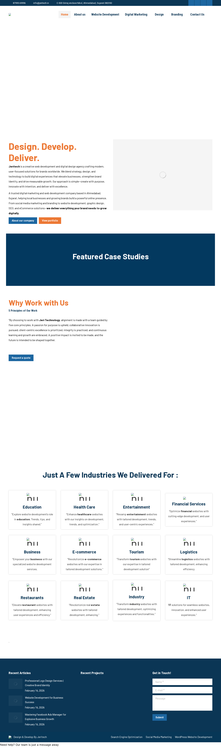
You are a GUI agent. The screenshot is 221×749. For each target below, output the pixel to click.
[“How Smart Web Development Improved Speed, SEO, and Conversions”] (100, 686)
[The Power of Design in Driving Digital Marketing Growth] (114, 686)
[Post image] (15, 684)
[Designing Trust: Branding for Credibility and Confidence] (127, 686)
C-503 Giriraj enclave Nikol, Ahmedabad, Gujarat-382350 (84, 3)
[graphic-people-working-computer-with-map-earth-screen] (162, 174)
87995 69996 (19, 3)
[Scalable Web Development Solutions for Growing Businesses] (87, 686)
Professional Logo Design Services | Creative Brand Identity (44, 683)
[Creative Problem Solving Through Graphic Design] (100, 699)
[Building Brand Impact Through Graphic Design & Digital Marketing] (87, 699)
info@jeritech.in (41, 3)
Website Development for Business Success (44, 700)
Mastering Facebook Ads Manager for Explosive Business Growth (45, 717)
